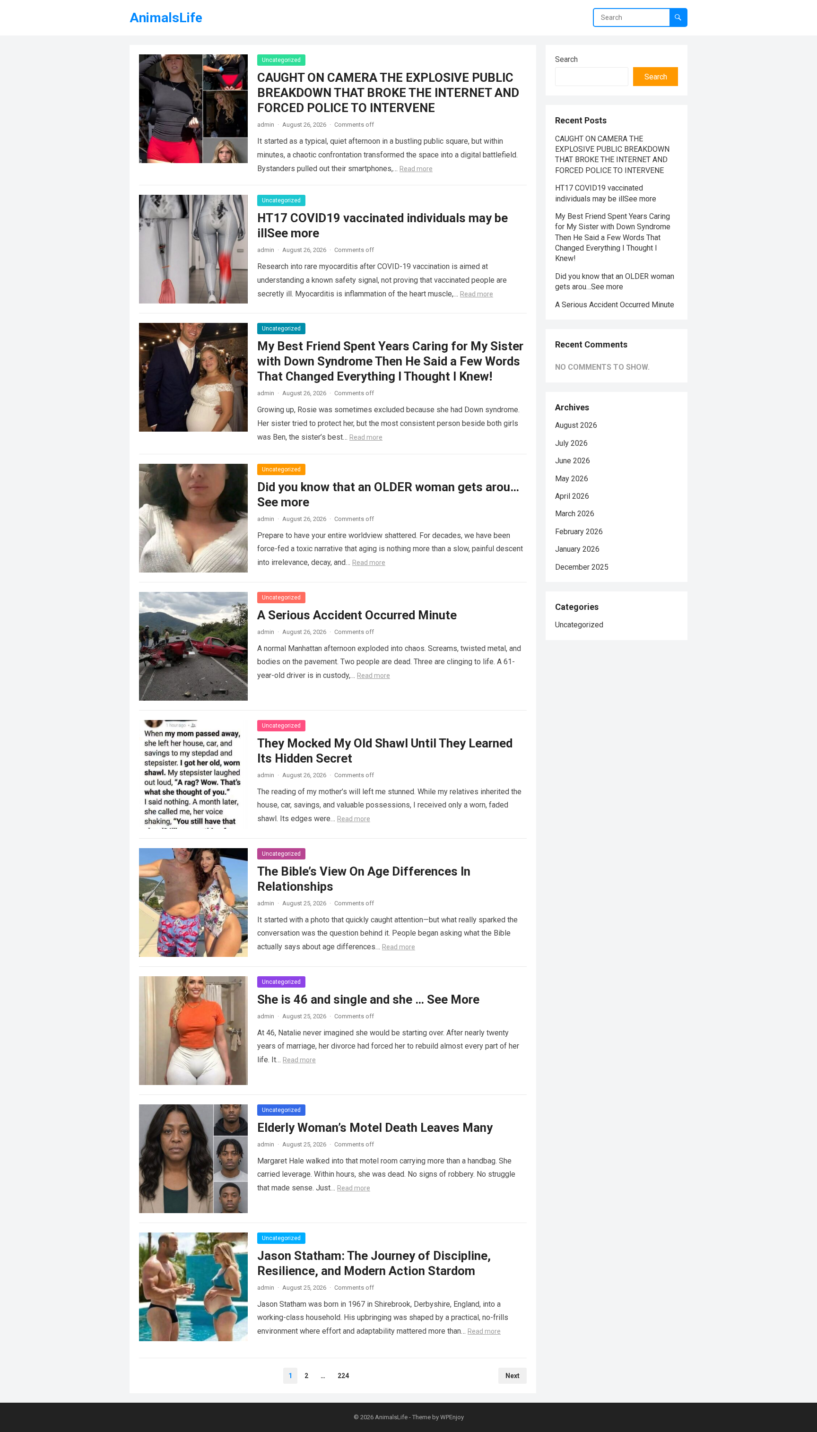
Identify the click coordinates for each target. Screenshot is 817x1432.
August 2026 (576, 425)
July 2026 (571, 443)
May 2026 (571, 478)
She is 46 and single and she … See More (368, 999)
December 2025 (581, 567)
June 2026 (572, 460)
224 (343, 1376)
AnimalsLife (166, 18)
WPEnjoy (452, 1417)
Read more (416, 169)
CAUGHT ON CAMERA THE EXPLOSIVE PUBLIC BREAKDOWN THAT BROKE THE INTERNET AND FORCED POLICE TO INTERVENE (388, 92)
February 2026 (579, 531)
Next (512, 1376)
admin (265, 124)
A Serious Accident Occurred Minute (357, 615)
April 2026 (572, 496)
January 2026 (577, 549)
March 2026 (574, 513)
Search (566, 59)
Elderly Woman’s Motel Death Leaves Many (375, 1127)
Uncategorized (281, 60)
